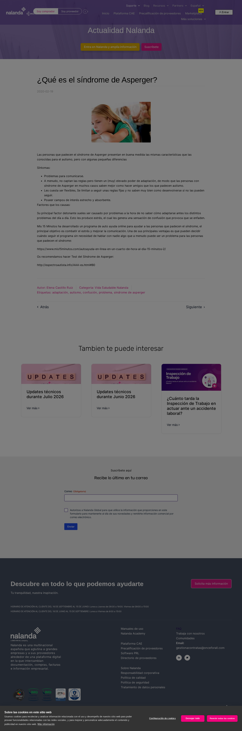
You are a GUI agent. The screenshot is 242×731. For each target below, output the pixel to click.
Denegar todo (193, 718)
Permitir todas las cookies (222, 718)
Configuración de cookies (162, 718)
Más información (46, 724)
